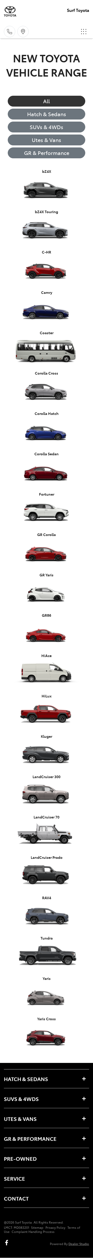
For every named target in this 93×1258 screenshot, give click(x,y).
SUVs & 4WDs (46, 126)
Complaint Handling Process (33, 1232)
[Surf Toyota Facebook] (7, 1242)
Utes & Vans (46, 139)
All (46, 101)
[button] (84, 31)
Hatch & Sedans (46, 113)
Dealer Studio (78, 1243)
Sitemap (37, 1227)
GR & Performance (46, 152)
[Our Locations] (23, 31)
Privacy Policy (55, 1227)
